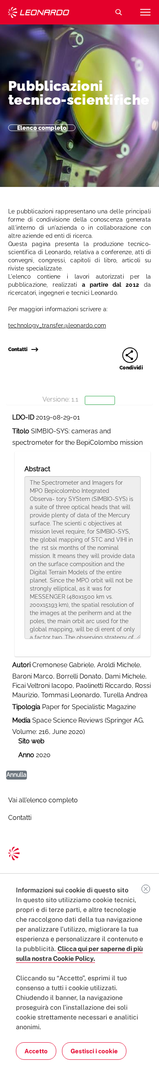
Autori (21, 665)
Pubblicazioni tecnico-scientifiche (78, 93)
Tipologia (26, 707)
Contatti (17, 349)
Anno (26, 755)
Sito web (31, 741)
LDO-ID (23, 417)
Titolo (20, 431)
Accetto (36, 1051)
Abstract (37, 469)
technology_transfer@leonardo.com (57, 325)
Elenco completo (41, 127)
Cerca (118, 12)
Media (21, 720)
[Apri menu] (145, 12)
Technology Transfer (38, 12)
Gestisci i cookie (94, 1051)
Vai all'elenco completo (43, 800)
